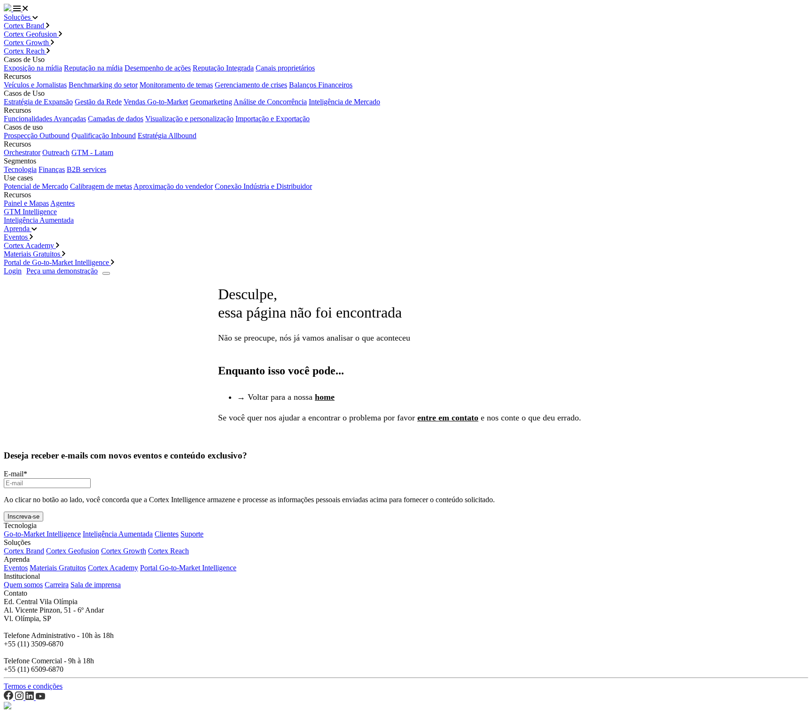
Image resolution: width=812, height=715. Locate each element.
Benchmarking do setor (103, 85)
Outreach (56, 152)
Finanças (52, 169)
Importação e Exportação (272, 119)
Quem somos (23, 585)
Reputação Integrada (223, 68)
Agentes (62, 203)
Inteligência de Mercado (344, 102)
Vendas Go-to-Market (156, 102)
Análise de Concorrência (270, 102)
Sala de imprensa (95, 585)
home (325, 397)
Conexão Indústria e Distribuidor (263, 186)
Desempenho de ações (158, 68)
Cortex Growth (27, 43)
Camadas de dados (115, 119)
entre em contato (447, 417)
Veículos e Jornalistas (35, 85)
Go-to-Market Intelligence (42, 534)
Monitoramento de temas (176, 85)
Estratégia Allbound (167, 136)
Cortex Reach (25, 51)
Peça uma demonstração (62, 271)
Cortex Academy (30, 245)
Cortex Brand (25, 26)
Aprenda (17, 229)
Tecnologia (20, 169)
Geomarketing (211, 102)
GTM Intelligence (30, 212)
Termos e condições (33, 686)
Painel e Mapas (26, 203)
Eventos (17, 237)
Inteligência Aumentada (39, 220)
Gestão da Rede (98, 102)
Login (13, 271)
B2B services (86, 169)
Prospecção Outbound (37, 136)
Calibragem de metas (101, 186)
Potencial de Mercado (36, 186)
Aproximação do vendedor (173, 186)
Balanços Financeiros (320, 85)
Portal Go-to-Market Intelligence (188, 568)
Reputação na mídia (93, 68)
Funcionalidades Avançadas (45, 119)
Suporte (191, 534)
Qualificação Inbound (103, 136)
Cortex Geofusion (31, 34)
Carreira (57, 585)
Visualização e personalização (189, 119)
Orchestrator (22, 152)
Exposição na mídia (33, 68)
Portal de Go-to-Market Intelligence (57, 262)
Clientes (167, 534)
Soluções (18, 17)
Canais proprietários (285, 68)
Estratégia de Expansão (38, 102)
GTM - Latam (92, 152)
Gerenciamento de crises (251, 85)
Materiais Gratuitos (33, 254)
